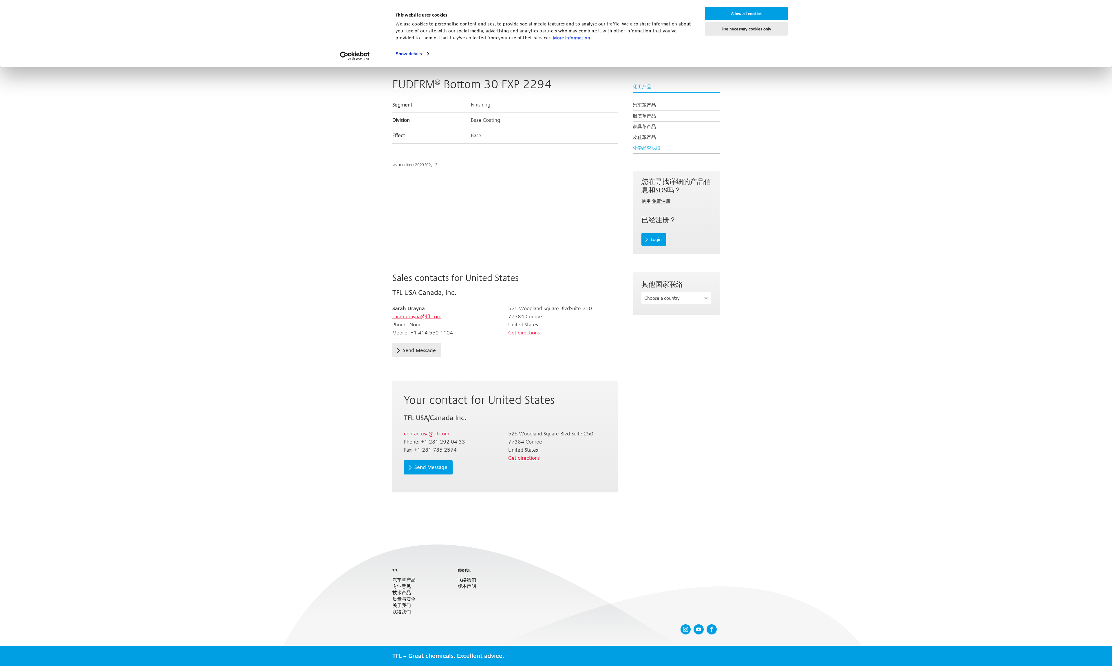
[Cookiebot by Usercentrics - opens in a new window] (355, 55)
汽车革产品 (644, 105)
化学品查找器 (647, 148)
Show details (409, 53)
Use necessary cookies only (746, 29)
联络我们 (401, 612)
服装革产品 (644, 116)
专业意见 (401, 586)
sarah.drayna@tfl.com (416, 316)
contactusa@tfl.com (426, 433)
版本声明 (467, 586)
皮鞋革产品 (644, 137)
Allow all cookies (746, 13)
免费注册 (661, 201)
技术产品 (401, 592)
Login (656, 239)
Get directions (524, 333)
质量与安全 (404, 599)
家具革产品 (644, 126)
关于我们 (401, 605)
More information (571, 38)
